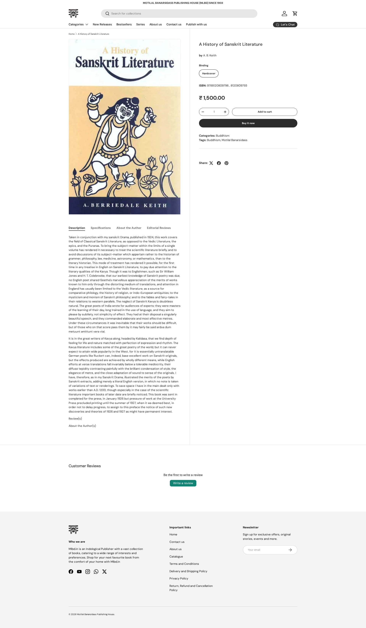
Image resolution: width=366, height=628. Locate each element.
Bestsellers (124, 24)
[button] (295, 13)
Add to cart (265, 111)
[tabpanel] (125, 331)
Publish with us (196, 24)
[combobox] (179, 13)
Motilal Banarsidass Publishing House (95, 614)
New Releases (102, 24)
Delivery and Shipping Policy (188, 571)
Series (140, 24)
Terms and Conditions (184, 564)
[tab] (77, 228)
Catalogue (176, 556)
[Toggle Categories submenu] (86, 24)
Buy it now (248, 123)
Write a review (183, 483)
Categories (76, 24)
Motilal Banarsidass (234, 140)
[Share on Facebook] (219, 163)
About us (155, 24)
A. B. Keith (210, 55)
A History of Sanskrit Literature (93, 34)
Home (72, 34)
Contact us (173, 24)
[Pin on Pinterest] (226, 163)
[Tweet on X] (211, 163)
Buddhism (222, 136)
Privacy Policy (178, 578)
